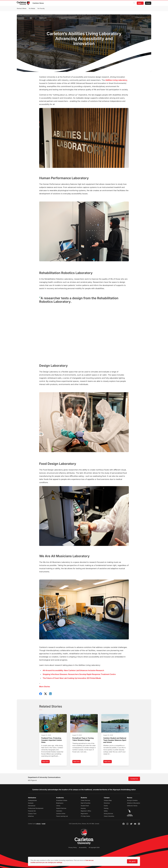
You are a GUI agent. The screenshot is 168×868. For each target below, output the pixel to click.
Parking (106, 808)
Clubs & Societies (109, 816)
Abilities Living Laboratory (116, 80)
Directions (107, 803)
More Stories (44, 687)
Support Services (61, 808)
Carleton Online (60, 813)
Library (58, 805)
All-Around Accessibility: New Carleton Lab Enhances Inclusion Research (73, 670)
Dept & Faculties (85, 803)
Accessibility (83, 847)
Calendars (59, 811)
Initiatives (31, 816)
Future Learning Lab (62, 816)
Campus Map (108, 800)
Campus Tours (32, 813)
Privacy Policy (73, 847)
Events (106, 805)
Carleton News (38, 3)
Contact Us (134, 779)
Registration (84, 813)
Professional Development (35, 808)
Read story (46, 762)
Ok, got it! (132, 861)
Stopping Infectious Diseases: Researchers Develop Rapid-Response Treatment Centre (79, 674)
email (43, 823)
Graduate (30, 803)
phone (38, 823)
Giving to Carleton (132, 800)
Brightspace (59, 803)
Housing (83, 808)
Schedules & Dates (61, 800)
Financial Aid (32, 811)
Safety (106, 811)
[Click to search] (134, 3)
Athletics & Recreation (133, 803)
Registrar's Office (86, 811)
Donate (148, 3)
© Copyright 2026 (94, 847)
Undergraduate (32, 800)
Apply (139, 3)
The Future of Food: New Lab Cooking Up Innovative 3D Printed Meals (72, 678)
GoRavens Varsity (132, 805)
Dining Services (108, 813)
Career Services (85, 800)
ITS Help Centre (85, 816)
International (31, 805)
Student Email (85, 805)
